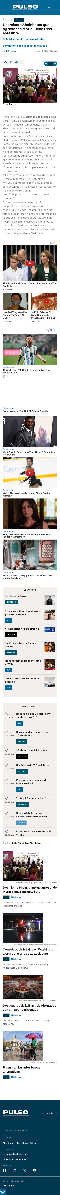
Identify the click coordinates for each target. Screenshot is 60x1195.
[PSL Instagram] (14, 1171)
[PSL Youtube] (34, 1171)
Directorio (8, 1143)
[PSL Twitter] (24, 1171)
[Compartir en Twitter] (10, 62)
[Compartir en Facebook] (5, 62)
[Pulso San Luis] (25, 7)
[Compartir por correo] (21, 62)
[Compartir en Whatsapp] (16, 62)
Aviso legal (8, 1185)
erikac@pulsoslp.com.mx (15, 1154)
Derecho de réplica (26, 1143)
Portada (6, 20)
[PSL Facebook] (4, 1171)
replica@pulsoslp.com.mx (15, 1159)
